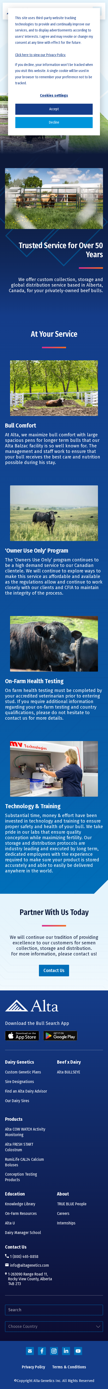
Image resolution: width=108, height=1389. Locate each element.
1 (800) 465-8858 (24, 1256)
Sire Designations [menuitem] (19, 1081)
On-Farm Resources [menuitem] (21, 1213)
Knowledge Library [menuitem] (20, 1204)
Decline (54, 122)
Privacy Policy (33, 1367)
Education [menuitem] (15, 1194)
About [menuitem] (63, 1194)
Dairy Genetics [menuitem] (19, 1062)
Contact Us (16, 1247)
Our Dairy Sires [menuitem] (17, 1100)
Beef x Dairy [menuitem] (69, 1062)
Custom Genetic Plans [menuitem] (23, 1072)
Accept (54, 109)
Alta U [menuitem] (10, 1223)
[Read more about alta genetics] (30, 1351)
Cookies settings (54, 95)
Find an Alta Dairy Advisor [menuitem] (26, 1091)
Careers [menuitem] (63, 1213)
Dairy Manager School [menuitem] (23, 1232)
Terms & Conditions (69, 1367)
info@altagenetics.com (29, 1265)
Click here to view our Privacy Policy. (40, 55)
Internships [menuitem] (66, 1223)
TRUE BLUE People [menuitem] (71, 1204)
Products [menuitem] (14, 1119)
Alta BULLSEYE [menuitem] (68, 1072)
